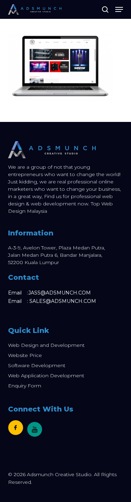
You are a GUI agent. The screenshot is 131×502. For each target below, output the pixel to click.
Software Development (36, 365)
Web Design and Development (46, 345)
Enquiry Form (24, 386)
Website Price (25, 355)
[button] (119, 9)
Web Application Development (46, 375)
